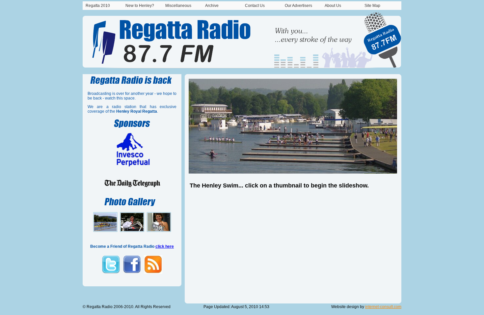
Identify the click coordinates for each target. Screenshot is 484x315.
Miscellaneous (178, 5)
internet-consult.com (383, 306)
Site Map (372, 5)
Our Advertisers (298, 5)
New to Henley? (139, 5)
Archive (212, 5)
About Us (333, 5)
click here (164, 246)
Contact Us (255, 5)
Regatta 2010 (98, 5)
